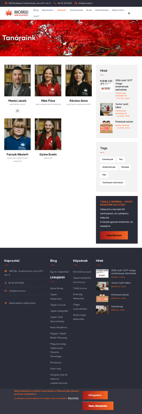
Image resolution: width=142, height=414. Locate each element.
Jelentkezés (102, 10)
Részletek (73, 398)
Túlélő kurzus (80, 288)
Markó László (17, 100)
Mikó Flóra (48, 100)
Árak (89, 10)
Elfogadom (95, 395)
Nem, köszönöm (98, 405)
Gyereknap (117, 306)
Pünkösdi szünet (124, 122)
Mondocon (56, 363)
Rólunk (61, 10)
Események (76, 10)
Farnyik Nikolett (17, 154)
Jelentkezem (114, 235)
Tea (120, 159)
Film (104, 175)
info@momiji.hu (17, 291)
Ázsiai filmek (56, 288)
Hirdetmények (122, 125)
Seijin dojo (55, 369)
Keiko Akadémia (58, 327)
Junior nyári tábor (121, 283)
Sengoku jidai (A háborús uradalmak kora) (58, 379)
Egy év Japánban (59, 272)
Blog (36, 10)
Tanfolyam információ (112, 183)
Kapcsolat (118, 10)
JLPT (36, 16)
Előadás (125, 167)
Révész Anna (79, 100)
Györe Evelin (48, 154)
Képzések (47, 10)
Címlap (124, 53)
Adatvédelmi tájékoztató (22, 303)
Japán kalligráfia (59, 311)
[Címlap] (18, 12)
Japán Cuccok (58, 305)
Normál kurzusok (82, 272)
